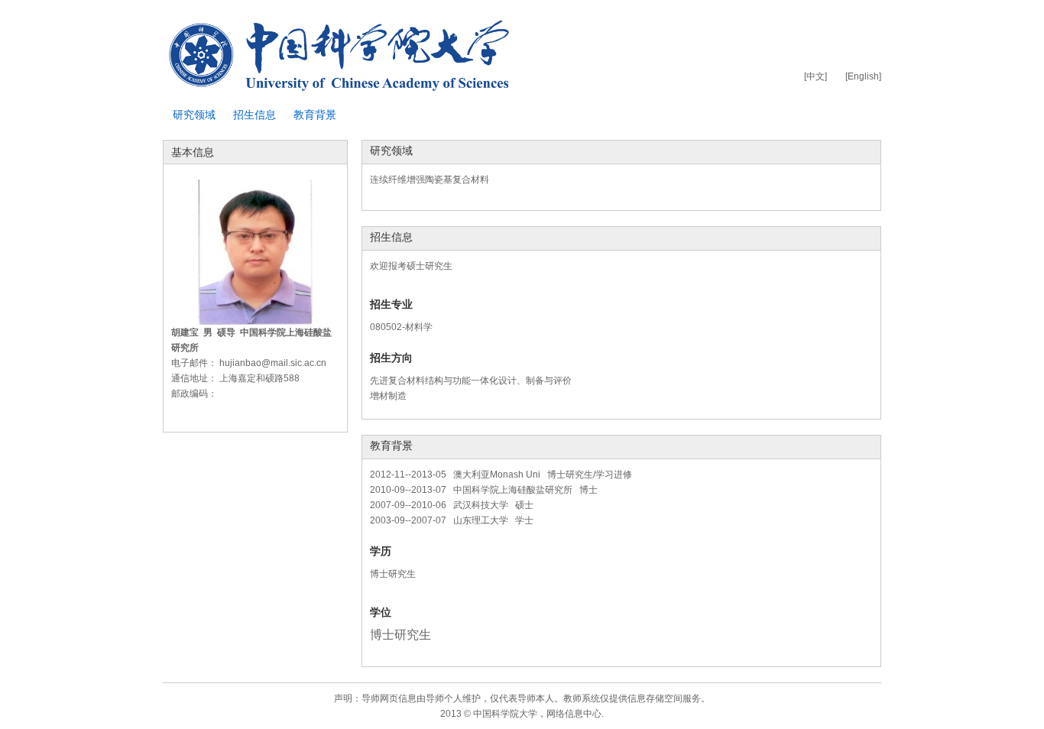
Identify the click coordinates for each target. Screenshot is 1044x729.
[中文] (815, 76)
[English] (863, 76)
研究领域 (194, 115)
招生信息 (254, 115)
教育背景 (314, 115)
